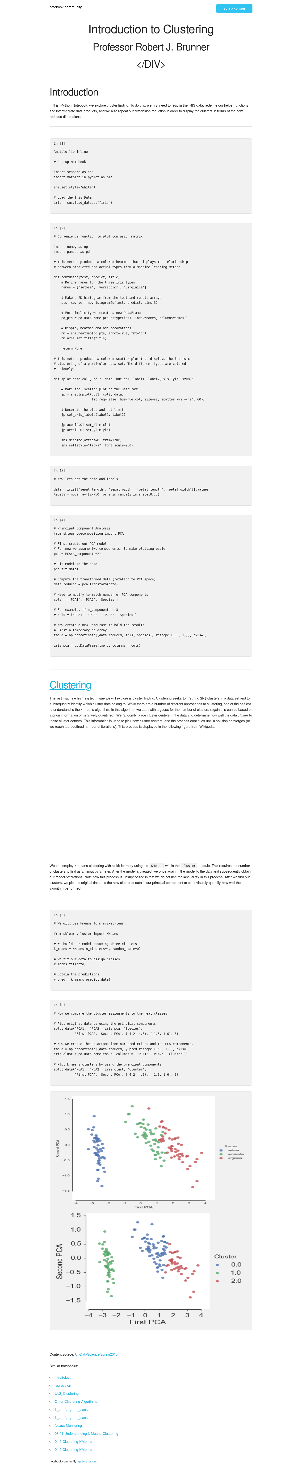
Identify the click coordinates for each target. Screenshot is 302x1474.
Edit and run (234, 8)
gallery (82, 1461)
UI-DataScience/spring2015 (96, 1354)
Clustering (70, 684)
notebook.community (66, 6)
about (92, 1461)
